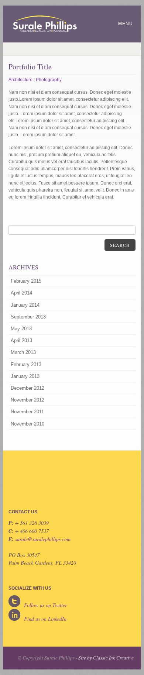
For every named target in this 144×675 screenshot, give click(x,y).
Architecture (20, 79)
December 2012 (27, 388)
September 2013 (28, 317)
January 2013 (25, 376)
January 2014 (25, 305)
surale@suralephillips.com (43, 539)
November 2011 (27, 411)
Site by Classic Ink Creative (106, 657)
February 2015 (26, 281)
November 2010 (27, 424)
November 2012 (27, 400)
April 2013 (21, 340)
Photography (49, 79)
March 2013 (23, 352)
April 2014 (21, 293)
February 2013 (26, 364)
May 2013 (21, 328)
